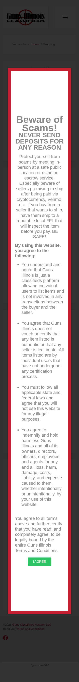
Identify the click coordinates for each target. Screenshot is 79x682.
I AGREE (39, 561)
